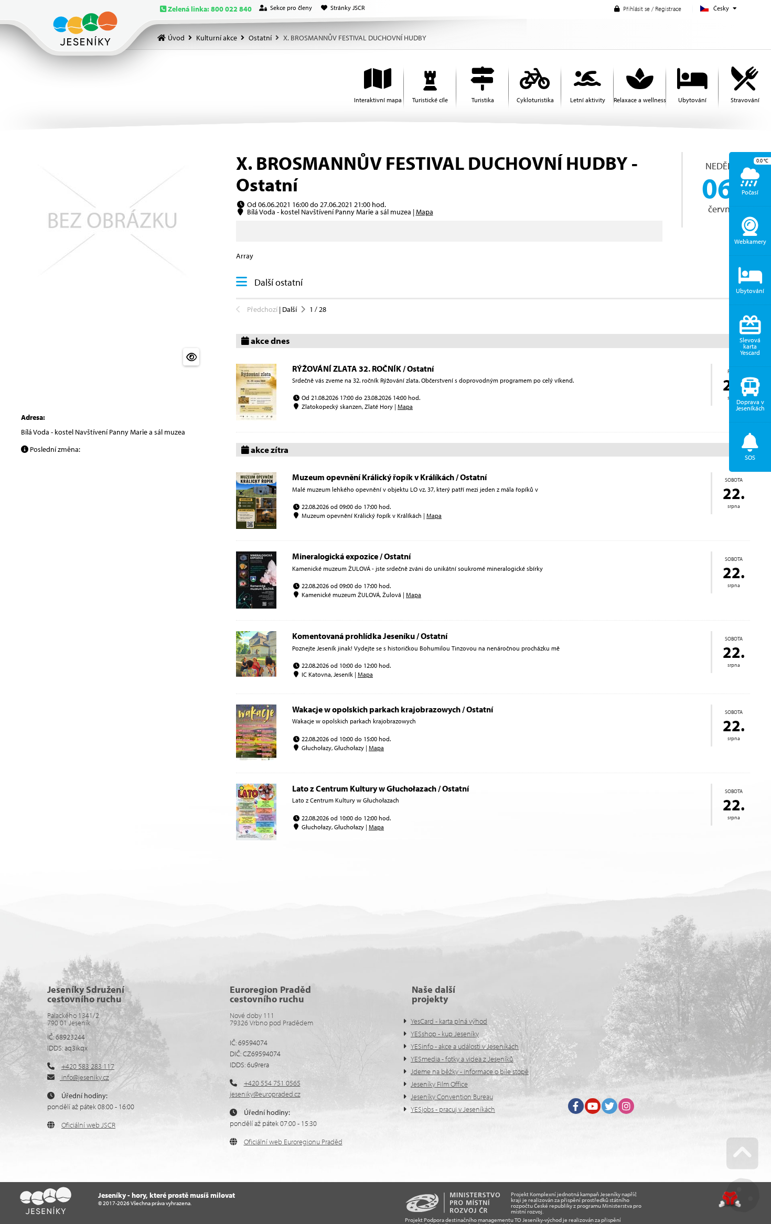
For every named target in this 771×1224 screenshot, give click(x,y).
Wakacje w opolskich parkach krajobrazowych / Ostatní (392, 709)
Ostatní (260, 37)
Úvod (85, 28)
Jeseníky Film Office (439, 1084)
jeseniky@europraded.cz (265, 1094)
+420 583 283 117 (87, 1066)
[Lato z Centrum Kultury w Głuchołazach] (256, 837)
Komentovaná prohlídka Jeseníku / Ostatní (369, 636)
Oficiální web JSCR (88, 1125)
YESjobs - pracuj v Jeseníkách (453, 1109)
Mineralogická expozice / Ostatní (351, 556)
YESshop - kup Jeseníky (445, 1033)
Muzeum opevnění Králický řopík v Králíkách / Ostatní (389, 477)
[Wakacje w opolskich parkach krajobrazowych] (256, 758)
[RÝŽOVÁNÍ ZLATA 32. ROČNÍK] (256, 418)
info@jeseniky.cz (84, 1077)
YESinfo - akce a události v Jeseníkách (465, 1046)
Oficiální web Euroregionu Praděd (293, 1141)
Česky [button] (721, 8)
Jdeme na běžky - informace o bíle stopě (470, 1071)
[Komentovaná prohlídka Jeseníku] (256, 674)
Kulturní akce (216, 37)
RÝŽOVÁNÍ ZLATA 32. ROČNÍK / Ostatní (363, 368)
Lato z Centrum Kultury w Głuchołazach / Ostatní (380, 788)
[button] (647, 9)
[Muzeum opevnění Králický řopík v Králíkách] (256, 526)
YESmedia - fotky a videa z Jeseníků (462, 1059)
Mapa (424, 211)
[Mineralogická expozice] (256, 606)
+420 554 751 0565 (272, 1083)
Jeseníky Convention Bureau (452, 1096)
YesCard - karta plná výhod (449, 1021)
